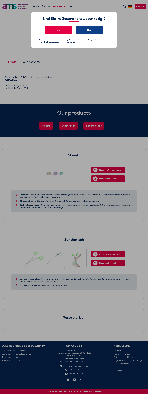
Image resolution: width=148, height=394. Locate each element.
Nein (89, 30)
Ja (58, 30)
